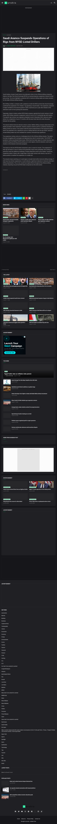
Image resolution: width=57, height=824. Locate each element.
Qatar (2, 716)
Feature (3, 647)
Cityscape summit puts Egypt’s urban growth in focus (14, 323)
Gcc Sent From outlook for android (9, 666)
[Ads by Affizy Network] (24, 337)
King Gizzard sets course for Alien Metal (12, 501)
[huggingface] (35, 811)
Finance (3, 652)
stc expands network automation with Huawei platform (22, 788)
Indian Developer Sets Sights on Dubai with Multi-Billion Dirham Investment (29, 393)
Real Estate (4, 722)
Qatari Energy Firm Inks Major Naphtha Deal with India (24, 380)
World (2, 763)
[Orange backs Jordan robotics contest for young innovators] (7, 408)
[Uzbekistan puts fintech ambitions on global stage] (7, 388)
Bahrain (3, 615)
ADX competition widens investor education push (21, 794)
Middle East (4, 695)
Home (4, 35)
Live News (3, 684)
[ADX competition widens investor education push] (5, 796)
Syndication (4, 744)
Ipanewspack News (5, 674)
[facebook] (15, 811)
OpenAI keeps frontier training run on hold (21, 413)
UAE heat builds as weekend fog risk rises (39, 322)
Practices (3, 711)
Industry (3, 671)
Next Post (52, 269)
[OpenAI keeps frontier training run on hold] (7, 415)
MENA (2, 690)
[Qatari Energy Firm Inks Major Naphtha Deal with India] (7, 382)
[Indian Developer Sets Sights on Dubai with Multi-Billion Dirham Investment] (7, 395)
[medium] (32, 811)
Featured (3, 650)
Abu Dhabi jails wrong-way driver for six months (40, 286)
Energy (3, 636)
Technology (4, 747)
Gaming (3, 658)
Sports (3, 736)
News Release (4, 700)
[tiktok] (41, 811)
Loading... (5, 441)
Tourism (3, 752)
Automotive (4, 613)
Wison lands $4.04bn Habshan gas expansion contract (45, 220)
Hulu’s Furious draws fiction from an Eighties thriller (15, 489)
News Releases (4, 703)
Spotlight (9, 35)
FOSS (2, 655)
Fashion (3, 644)
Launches (3, 682)
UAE (2, 755)
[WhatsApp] (23, 198)
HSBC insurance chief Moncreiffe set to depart (40, 310)
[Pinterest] (26, 198)
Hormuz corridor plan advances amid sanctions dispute (28, 220)
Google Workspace (5, 668)
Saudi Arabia (4, 724)
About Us (23, 818)
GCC (2, 663)
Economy (3, 634)
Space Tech (4, 734)
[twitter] (18, 811)
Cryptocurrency (5, 623)
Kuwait (3, 679)
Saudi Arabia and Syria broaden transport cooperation (10, 220)
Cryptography (4, 626)
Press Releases (4, 714)
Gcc (2, 660)
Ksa (2, 676)
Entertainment (4, 639)
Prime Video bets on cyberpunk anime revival (39, 501)
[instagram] (25, 811)
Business (3, 621)
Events (3, 642)
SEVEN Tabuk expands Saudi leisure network (13, 298)
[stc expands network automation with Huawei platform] (5, 789)
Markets (3, 687)
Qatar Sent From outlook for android (9, 719)
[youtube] (22, 811)
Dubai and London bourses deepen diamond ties (21, 781)
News (2, 698)
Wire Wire (3, 760)
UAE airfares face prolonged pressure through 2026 (15, 286)
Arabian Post (33, 821)
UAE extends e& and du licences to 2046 (12, 310)
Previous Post (5, 269)
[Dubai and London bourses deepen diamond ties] (5, 783)
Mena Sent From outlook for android (9, 692)
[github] (38, 811)
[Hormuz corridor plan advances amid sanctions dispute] (7, 429)
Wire (2, 758)
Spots (2, 742)
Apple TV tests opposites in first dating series (40, 489)
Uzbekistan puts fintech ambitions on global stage (23, 387)
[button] (2, 3)
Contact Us (37, 818)
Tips (2, 750)
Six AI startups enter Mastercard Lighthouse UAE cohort (10, 238)
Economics (4, 631)
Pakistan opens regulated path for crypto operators (24, 420)
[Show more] (32, 198)
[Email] (29, 198)
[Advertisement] (28, 20)
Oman (2, 706)
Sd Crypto (3, 727)
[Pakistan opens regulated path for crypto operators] (7, 422)
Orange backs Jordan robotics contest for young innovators (25, 407)
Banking (3, 618)
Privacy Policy (30, 818)
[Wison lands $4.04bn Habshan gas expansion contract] (7, 402)
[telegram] (28, 811)
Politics (3, 708)
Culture (3, 628)
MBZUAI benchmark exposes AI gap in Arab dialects (41, 298)
